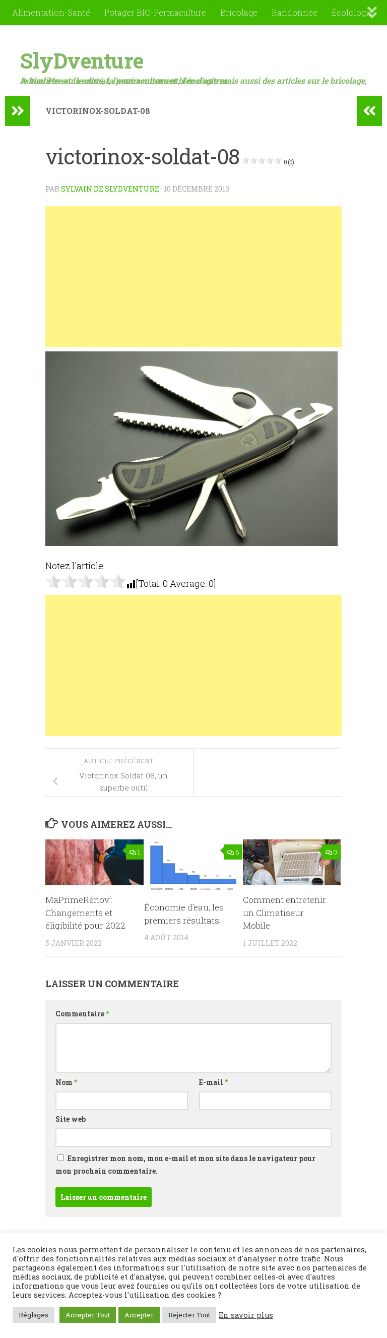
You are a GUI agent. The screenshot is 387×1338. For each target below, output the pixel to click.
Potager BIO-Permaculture (155, 12)
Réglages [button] (33, 1314)
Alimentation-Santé (51, 12)
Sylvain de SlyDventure (110, 189)
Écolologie (352, 12)
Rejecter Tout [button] (189, 1314)
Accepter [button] (139, 1314)
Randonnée (294, 12)
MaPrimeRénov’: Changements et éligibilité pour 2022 (85, 912)
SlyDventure (82, 60)
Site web (70, 1119)
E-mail (213, 1082)
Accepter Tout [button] (88, 1314)
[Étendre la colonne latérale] (17, 111)
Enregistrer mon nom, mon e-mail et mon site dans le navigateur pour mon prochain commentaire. (185, 1164)
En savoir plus (246, 1315)
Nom (66, 1082)
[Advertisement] (193, 276)
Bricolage (238, 12)
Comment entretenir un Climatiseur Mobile (284, 912)
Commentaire (82, 1013)
